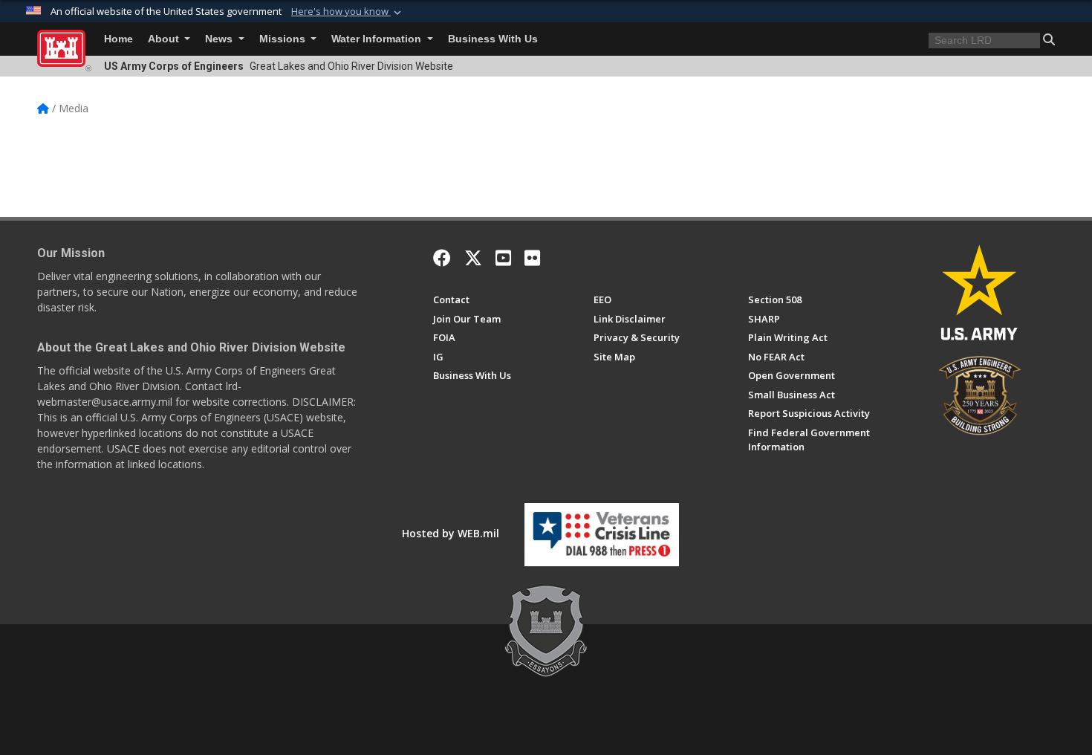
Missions (283, 39)
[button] (347, 11)
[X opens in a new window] (473, 257)
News (220, 39)
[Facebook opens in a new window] (442, 257)
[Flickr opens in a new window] (532, 257)
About (165, 39)
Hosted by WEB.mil (450, 533)
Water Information (377, 39)
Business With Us (493, 39)
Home (118, 39)
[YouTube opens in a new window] (503, 257)
